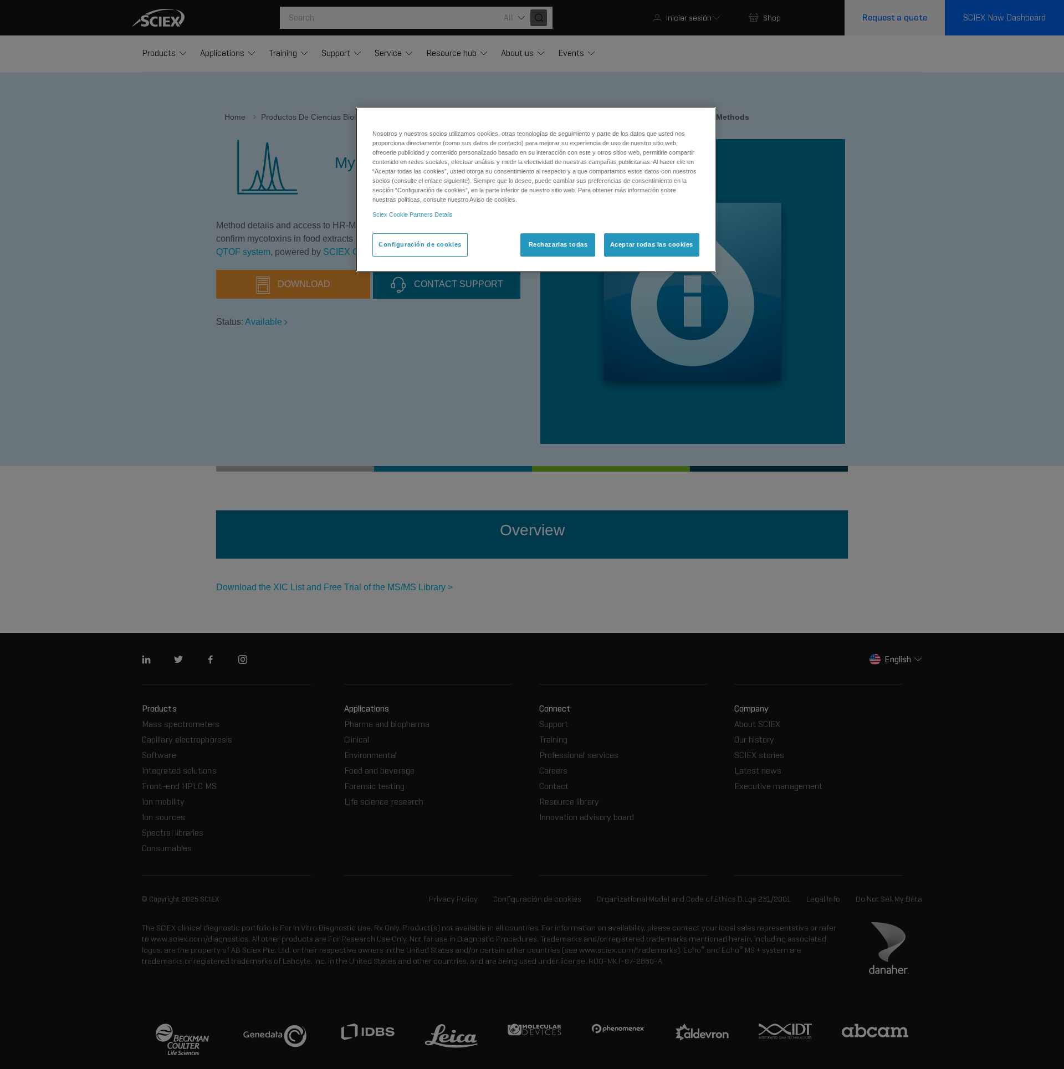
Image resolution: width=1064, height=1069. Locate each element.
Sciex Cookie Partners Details (412, 214)
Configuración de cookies (420, 244)
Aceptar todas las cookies (651, 244)
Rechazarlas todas (558, 244)
